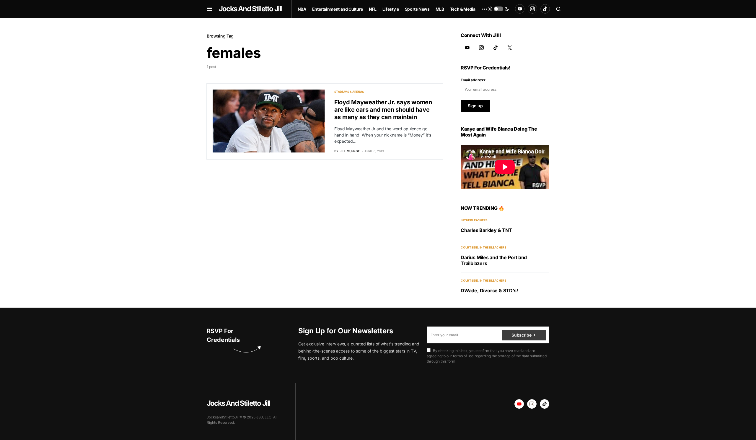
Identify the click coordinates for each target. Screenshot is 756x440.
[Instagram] (532, 9)
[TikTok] (545, 9)
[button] (210, 8)
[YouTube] (519, 9)
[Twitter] (509, 47)
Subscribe (521, 334)
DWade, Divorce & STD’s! (489, 290)
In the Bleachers (474, 220)
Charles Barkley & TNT (486, 230)
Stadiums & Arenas (349, 91)
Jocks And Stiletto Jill (251, 8)
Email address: (473, 80)
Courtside (469, 247)
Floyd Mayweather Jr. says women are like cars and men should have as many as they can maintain (383, 110)
